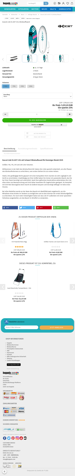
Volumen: (5, 82)
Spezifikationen (46, 148)
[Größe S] (37, 39)
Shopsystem (31, 470)
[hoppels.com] (10, 3)
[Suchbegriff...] (46, 3)
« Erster (6, 18)
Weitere (35, 9)
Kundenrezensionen (12, 153)
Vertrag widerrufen (14, 364)
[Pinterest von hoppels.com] (13, 438)
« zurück (12, 18)
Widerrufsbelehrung (13, 369)
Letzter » (23, 18)
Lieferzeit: (6, 68)
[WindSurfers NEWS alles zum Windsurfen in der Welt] (25, 438)
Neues (44, 9)
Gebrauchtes (65, 9)
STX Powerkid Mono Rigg (19, 242)
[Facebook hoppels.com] (4, 438)
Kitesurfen (23, 9)
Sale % (53, 9)
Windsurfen (9, 9)
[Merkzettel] (68, 3)
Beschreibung (9, 148)
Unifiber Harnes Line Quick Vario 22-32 (56, 242)
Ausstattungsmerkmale (27, 148)
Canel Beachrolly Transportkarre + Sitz (19, 288)
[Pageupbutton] (70, 473)
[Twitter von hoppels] (9, 438)
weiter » (17, 18)
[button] (63, 3)
